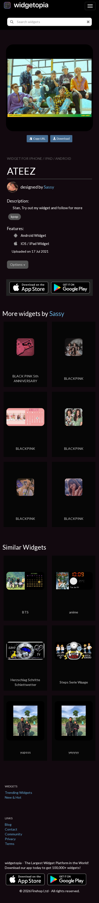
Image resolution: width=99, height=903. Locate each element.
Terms (9, 844)
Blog (8, 824)
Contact (11, 829)
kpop (14, 217)
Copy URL (38, 138)
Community (13, 834)
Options (16, 264)
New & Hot (13, 797)
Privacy (10, 839)
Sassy (49, 187)
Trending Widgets (18, 792)
